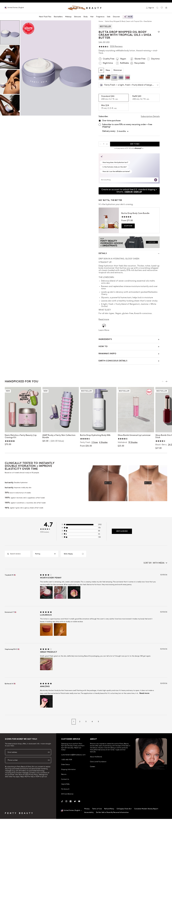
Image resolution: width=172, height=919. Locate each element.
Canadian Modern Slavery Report (146, 808)
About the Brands (96, 757)
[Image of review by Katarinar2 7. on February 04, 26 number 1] (46, 629)
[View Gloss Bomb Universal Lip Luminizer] (136, 409)
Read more (144, 693)
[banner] (129, 242)
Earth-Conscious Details (113, 361)
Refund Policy (109, 808)
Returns (63, 774)
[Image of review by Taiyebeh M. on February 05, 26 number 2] (60, 592)
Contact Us (65, 779)
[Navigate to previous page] (7, 721)
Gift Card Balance (67, 794)
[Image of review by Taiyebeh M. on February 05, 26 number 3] (74, 592)
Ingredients (105, 339)
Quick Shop (98, 428)
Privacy (87, 808)
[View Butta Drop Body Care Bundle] (109, 220)
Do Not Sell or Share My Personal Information (112, 812)
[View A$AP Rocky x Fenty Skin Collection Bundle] (60, 409)
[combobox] (45, 554)
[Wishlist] (162, 8)
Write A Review (122, 531)
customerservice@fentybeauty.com (73, 755)
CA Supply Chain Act (124, 808)
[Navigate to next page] (164, 721)
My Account (65, 789)
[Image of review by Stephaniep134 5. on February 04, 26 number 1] (46, 664)
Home (101, 21)
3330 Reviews (116, 46)
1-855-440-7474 (66, 759)
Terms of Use (97, 808)
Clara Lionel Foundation (98, 761)
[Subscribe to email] (48, 752)
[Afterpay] (138, 148)
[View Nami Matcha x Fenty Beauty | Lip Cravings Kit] (23, 409)
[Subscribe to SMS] (48, 760)
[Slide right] (166, 381)
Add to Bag (23, 428)
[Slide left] (163, 381)
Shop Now (128, 226)
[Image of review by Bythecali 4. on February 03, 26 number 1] (46, 701)
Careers (92, 766)
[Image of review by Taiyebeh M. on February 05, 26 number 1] (46, 592)
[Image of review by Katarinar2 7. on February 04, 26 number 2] (60, 629)
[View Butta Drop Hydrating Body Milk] (98, 409)
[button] (55, 68)
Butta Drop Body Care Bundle (135, 213)
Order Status (65, 764)
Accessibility (89, 812)
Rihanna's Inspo (107, 354)
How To (103, 347)
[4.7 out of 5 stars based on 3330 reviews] (104, 47)
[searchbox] (19, 554)
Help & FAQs (65, 784)
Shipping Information (68, 769)
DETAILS (103, 253)
